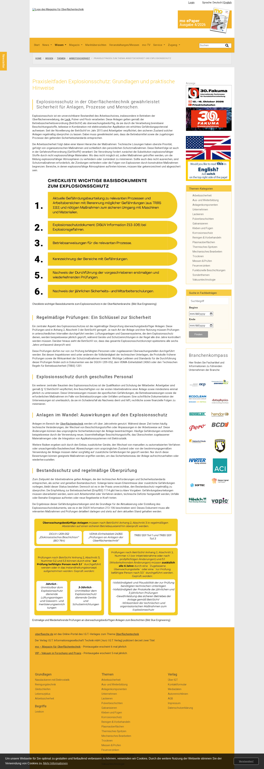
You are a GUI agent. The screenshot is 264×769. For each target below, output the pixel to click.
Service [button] (158, 45)
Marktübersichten (95, 45)
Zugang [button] (173, 45)
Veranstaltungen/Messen (124, 45)
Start (37, 45)
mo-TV (146, 45)
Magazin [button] (74, 45)
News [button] (46, 45)
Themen (61, 58)
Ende (192, 319)
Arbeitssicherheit (79, 58)
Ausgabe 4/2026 (193, 24)
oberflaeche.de (44, 634)
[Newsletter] (9, 48)
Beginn (193, 307)
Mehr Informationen (55, 763)
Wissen (49, 58)
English (228, 2)
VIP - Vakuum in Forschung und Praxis (58, 653)
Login (191, 2)
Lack (67, 119)
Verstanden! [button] (246, 761)
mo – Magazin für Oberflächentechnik (58, 647)
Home (38, 58)
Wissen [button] (59, 45)
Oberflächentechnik (71, 424)
